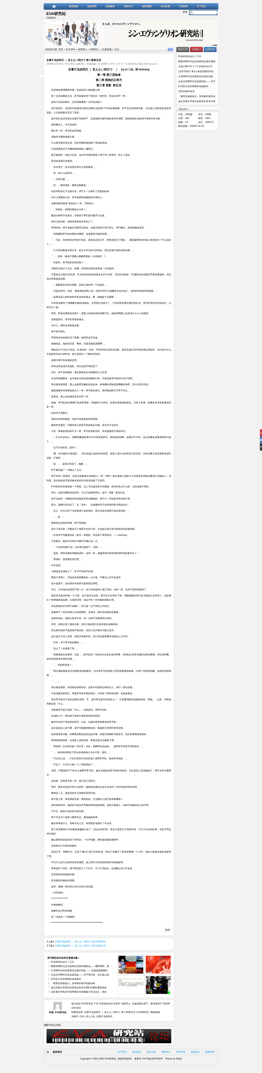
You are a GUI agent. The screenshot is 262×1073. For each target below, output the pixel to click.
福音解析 (110, 6)
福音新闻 (73, 6)
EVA (82, 1016)
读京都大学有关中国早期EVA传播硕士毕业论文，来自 (79, 992)
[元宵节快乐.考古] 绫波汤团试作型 (196, 71)
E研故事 (183, 6)
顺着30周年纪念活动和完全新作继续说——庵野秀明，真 (80, 966)
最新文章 (182, 49)
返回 (167, 929)
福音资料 (92, 6)
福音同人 (128, 6)
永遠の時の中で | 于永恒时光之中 (195, 66)
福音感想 (147, 6)
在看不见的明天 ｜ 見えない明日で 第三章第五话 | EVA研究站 (116, 1012)
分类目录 (210, 49)
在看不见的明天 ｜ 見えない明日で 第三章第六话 (80, 945)
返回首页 (57, 1052)
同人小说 (90, 1016)
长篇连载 (107, 49)
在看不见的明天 (104, 1016)
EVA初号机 (60, 1012)
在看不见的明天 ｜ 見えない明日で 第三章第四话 (80, 941)
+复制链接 (154, 1012)
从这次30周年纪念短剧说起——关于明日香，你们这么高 (80, 974)
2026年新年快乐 (186, 91)
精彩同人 (166, 1052)
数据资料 (210, 1052)
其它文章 (151, 1052)
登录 (185, 12)
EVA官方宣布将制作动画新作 (66, 979)
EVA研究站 (56, 13)
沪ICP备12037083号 (152, 1058)
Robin (179, 1058)
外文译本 (70, 49)
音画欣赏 (165, 6)
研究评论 (180, 1052)
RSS (170, 49)
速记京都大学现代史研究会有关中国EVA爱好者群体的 (79, 987)
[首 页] (54, 6)
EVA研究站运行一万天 (62, 962)
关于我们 (201, 6)
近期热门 (196, 49)
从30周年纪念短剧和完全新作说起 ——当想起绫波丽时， (80, 970)
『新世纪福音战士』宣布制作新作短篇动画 (73, 983)
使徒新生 (195, 1052)
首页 (60, 49)
